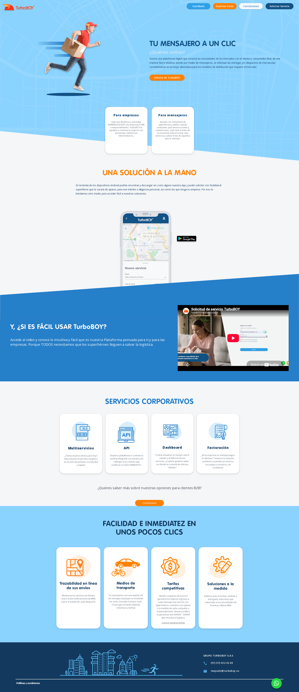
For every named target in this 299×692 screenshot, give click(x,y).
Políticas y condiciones (28, 683)
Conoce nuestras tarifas (173, 622)
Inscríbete (199, 6)
